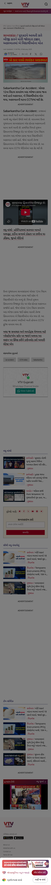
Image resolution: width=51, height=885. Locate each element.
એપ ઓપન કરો (40, 872)
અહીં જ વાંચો (40, 879)
